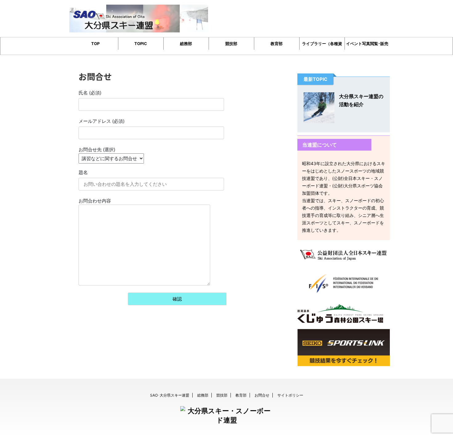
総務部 (186, 43)
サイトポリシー (290, 395)
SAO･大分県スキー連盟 (169, 395)
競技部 (231, 43)
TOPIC (140, 43)
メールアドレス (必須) (101, 121)
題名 (83, 172)
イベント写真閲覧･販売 (367, 43)
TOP (95, 43)
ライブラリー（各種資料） (322, 45)
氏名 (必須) (90, 93)
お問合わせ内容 (95, 201)
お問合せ (262, 395)
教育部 (277, 43)
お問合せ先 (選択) (97, 149)
